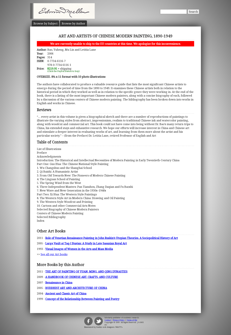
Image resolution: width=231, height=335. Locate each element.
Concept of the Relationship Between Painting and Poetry (82, 299)
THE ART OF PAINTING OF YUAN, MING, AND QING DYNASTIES (86, 271)
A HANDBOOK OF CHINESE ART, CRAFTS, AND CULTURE (81, 277)
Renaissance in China (58, 282)
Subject (45, 23)
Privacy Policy (119, 320)
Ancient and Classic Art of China (65, 293)
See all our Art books (54, 254)
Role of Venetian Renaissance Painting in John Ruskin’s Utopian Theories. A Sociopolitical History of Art (111, 238)
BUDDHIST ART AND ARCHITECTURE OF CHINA (76, 288)
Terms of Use (131, 320)
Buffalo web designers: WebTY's (109, 327)
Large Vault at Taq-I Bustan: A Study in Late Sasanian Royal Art (86, 243)
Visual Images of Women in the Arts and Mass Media (79, 249)
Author (73, 23)
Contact (108, 320)
